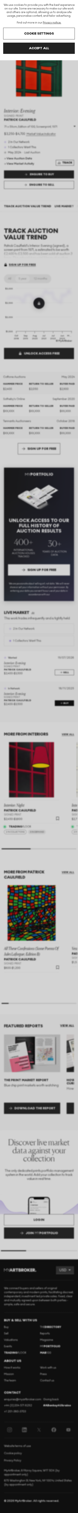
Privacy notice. (52, 22)
